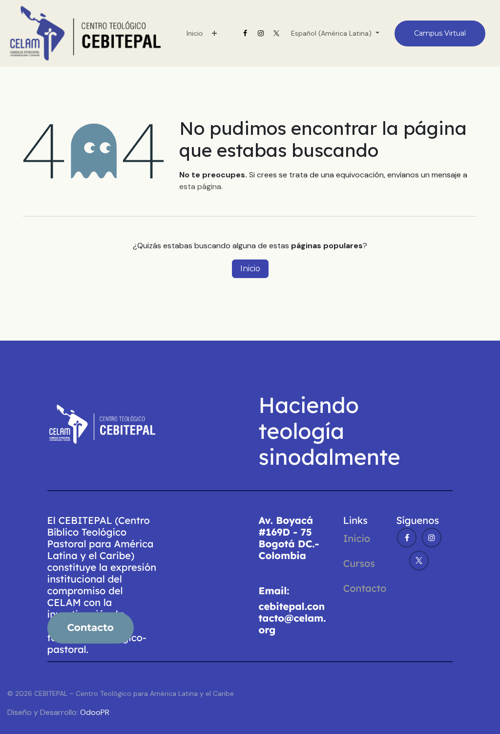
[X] (276, 33)
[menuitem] (195, 33)
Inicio (250, 268)
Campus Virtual (440, 33)
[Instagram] (261, 33)
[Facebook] (245, 33)
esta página (200, 186)
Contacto (365, 588)
